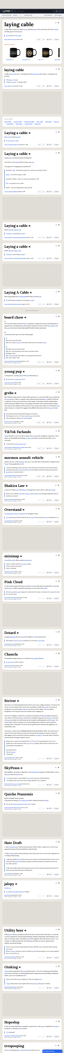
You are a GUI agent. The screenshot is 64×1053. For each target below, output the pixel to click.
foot (16, 36)
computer (52, 326)
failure (53, 720)
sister (32, 517)
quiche (15, 804)
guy (12, 592)
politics (39, 735)
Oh (6, 300)
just (13, 379)
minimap (6, 572)
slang (10, 230)
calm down (41, 641)
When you (7, 137)
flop (42, 658)
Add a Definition (48, 15)
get (20, 641)
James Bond (15, 892)
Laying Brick (9, 124)
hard (17, 774)
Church (20, 470)
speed (6, 973)
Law (17, 490)
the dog (13, 383)
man (16, 300)
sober (10, 588)
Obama (13, 752)
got (33, 743)
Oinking (6, 987)
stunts (21, 892)
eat (8, 328)
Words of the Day (6, 15)
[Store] (56, 11)
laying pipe (48, 122)
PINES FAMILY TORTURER (19, 447)
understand (9, 514)
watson (10, 895)
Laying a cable (18, 122)
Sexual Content (28, 15)
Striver (6, 758)
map (6, 560)
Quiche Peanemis (8, 807)
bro (25, 444)
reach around (36, 74)
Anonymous (14, 39)
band (30, 416)
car (10, 888)
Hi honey (8, 234)
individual (12, 637)
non (24, 971)
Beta (44, 716)
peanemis (20, 804)
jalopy (5, 895)
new (32, 586)
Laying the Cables (29, 122)
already (17, 862)
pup (20, 379)
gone (50, 718)
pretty (19, 592)
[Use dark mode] (60, 11)
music (8, 399)
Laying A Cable (7, 304)
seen (42, 1026)
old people (22, 297)
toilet (22, 1050)
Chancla (6, 665)
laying (12, 141)
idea (46, 517)
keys (25, 324)
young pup (6, 383)
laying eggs (19, 124)
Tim (12, 86)
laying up (56, 122)
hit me (13, 662)
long (26, 29)
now (9, 141)
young (17, 379)
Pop (47, 399)
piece (26, 800)
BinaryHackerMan (16, 361)
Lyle (7, 949)
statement (22, 514)
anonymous (12, 644)
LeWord (12, 572)
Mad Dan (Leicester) (17, 304)
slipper (36, 658)
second (14, 82)
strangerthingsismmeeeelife (19, 237)
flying (32, 658)
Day (29, 470)
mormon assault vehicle (9, 475)
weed (36, 984)
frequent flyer (36, 772)
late (28, 376)
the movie (27, 804)
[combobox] (34, 11)
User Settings (58, 15)
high (31, 941)
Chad (19, 859)
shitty (7, 888)
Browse (15, 15)
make (35, 637)
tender (56, 29)
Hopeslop (6, 1036)
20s (37, 376)
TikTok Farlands (8, 447)
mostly (13, 560)
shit (19, 137)
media (23, 800)
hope (8, 984)
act (8, 1050)
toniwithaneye (14, 597)
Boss (7, 183)
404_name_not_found (16, 784)
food (12, 356)
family (7, 464)
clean (18, 343)
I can (7, 892)
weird (29, 438)
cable (19, 36)
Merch (57, 39)
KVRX (18, 475)
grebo (5, 421)
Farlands (20, 444)
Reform (24, 490)
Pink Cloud (6, 597)
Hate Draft (6, 873)
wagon (22, 462)
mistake (52, 490)
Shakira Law (7, 499)
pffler (12, 873)
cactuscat (11, 421)
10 (8, 1032)
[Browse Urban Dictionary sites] (7, 11)
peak (47, 800)
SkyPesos (6, 784)
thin (15, 74)
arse (32, 162)
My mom (8, 662)
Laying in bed (28, 124)
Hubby (8, 175)
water (17, 162)
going (16, 641)
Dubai (28, 494)
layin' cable (40, 122)
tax (40, 297)
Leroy (7, 517)
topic (15, 514)
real (16, 847)
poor (8, 774)
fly (39, 781)
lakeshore (13, 957)
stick (45, 343)
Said (32, 438)
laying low (38, 124)
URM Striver (12, 758)
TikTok (6, 436)
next (30, 1050)
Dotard (6, 644)
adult (20, 376)
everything (28, 560)
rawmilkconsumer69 (15, 1036)
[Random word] (53, 11)
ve (33, 297)
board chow (7, 361)
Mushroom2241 (17, 807)
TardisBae (12, 665)
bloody (25, 418)
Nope (13, 951)
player (25, 564)
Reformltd (13, 499)
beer (9, 934)
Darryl (7, 36)
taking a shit (17, 230)
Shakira (36, 494)
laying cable (7, 39)
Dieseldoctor (16, 144)
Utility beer (7, 957)
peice (34, 29)
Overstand (6, 521)
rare (19, 1029)
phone (10, 80)
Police (6, 971)
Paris (29, 778)
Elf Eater (13, 521)
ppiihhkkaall (15, 191)
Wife (14, 170)
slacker (25, 709)
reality (45, 588)
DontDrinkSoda (13, 987)
